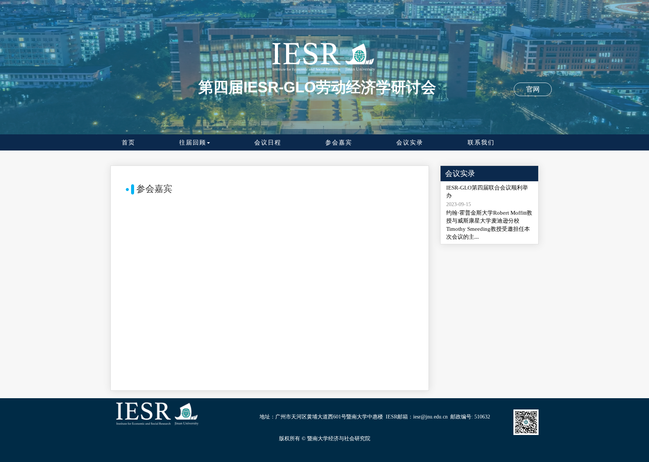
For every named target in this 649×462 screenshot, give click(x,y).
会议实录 (409, 142)
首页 (128, 142)
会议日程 (267, 142)
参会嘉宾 (338, 142)
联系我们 (481, 142)
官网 (533, 89)
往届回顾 (192, 142)
